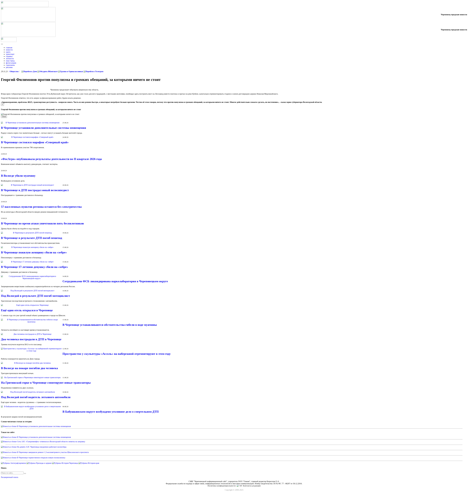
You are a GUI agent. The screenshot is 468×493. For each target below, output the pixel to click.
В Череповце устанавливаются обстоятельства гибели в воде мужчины (110, 324)
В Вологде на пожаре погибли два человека (29, 368)
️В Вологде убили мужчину (18, 175)
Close (4, 117)
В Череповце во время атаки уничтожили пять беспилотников (42, 223)
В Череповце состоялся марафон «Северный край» (35, 142)
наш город (10, 61)
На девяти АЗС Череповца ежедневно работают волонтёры (41, 447)
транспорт (10, 54)
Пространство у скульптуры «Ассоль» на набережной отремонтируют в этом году (117, 353)
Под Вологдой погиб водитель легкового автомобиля (35, 397)
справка (9, 56)
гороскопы (10, 65)
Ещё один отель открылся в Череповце (27, 310)
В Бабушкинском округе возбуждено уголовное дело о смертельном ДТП (111, 411)
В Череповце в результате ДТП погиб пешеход (31, 237)
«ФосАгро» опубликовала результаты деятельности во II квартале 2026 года (51, 159)
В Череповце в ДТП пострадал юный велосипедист (35, 190)
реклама (9, 67)
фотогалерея (11, 63)
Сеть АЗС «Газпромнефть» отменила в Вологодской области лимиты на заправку (51, 441)
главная (9, 48)
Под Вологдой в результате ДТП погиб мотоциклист (35, 295)
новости (9, 50)
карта (8, 52)
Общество (14, 71)
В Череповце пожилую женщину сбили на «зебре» (34, 252)
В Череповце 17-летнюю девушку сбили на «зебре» (34, 266)
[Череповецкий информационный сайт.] (9, 41)
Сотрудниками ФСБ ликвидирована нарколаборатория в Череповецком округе (115, 281)
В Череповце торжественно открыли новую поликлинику (41, 458)
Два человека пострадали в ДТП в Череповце (31, 339)
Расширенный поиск (9, 477)
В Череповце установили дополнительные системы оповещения (43, 127)
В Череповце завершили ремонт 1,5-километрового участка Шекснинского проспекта (53, 452)
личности (10, 58)
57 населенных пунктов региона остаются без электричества (41, 206)
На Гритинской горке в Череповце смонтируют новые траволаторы (46, 382)
